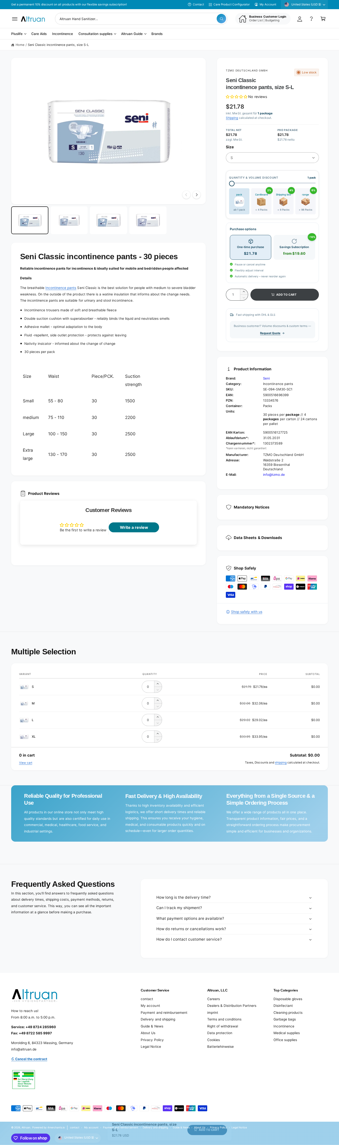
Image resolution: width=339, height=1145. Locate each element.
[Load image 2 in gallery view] (69, 220)
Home (20, 45)
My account (150, 1006)
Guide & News (152, 1026)
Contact (198, 4)
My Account (268, 4)
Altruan (26, 1127)
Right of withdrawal (222, 1026)
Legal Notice (151, 1047)
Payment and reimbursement (164, 1013)
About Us (148, 1033)
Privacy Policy (152, 1040)
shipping (281, 762)
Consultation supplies (95, 34)
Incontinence (283, 1026)
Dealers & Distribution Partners (231, 1006)
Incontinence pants (60, 288)
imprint (212, 1013)
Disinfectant (283, 1006)
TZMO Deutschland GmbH (247, 70)
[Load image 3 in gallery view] (108, 220)
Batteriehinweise (220, 1047)
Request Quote (270, 333)
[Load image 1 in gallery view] (29, 220)
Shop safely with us (246, 612)
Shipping (232, 118)
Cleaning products (288, 1013)
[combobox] (141, 19)
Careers (213, 999)
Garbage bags (284, 1019)
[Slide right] (197, 195)
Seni (266, 378)
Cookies (213, 1040)
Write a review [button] (134, 527)
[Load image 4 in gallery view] (148, 220)
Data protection (219, 1033)
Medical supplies (286, 1033)
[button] (15, 19)
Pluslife (17, 34)
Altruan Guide (132, 34)
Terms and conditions (224, 1019)
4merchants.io (56, 1127)
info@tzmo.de (274, 475)
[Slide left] (186, 195)
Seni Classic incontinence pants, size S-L (58, 45)
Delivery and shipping (158, 1019)
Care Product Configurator (231, 4)
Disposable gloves (287, 999)
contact (147, 999)
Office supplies (285, 1040)
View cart (25, 762)
